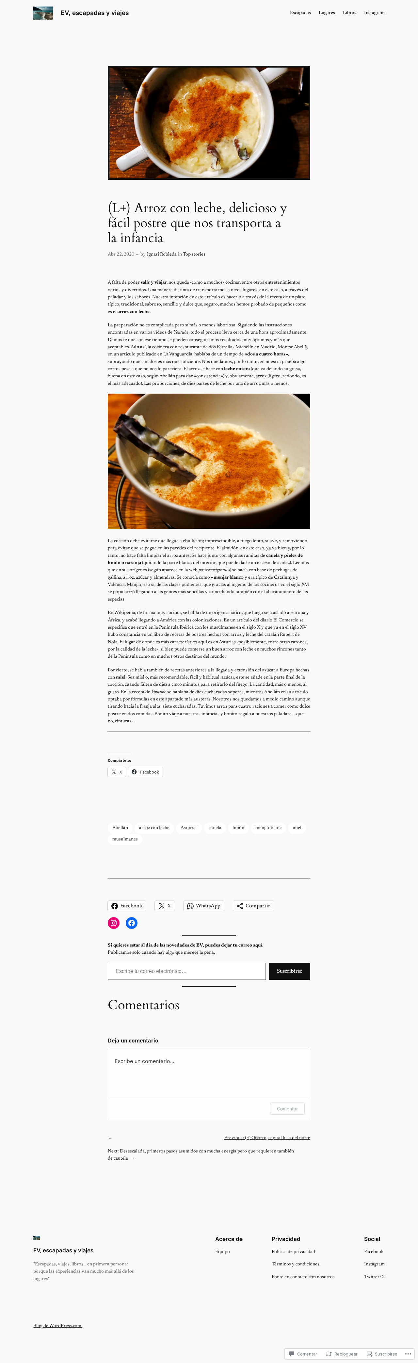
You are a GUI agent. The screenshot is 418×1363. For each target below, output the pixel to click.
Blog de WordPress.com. (57, 1326)
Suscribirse (289, 971)
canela (215, 827)
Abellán (120, 827)
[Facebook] (131, 923)
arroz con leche (154, 827)
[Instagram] (114, 923)
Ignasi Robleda (162, 254)
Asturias (189, 827)
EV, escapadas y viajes (95, 13)
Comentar (287, 1108)
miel (297, 827)
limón (238, 827)
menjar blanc (268, 827)
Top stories (194, 254)
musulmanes (125, 839)
